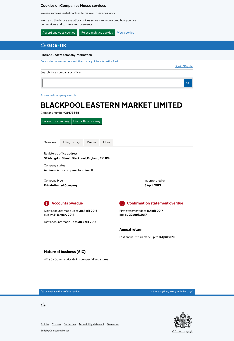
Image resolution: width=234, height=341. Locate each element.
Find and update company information (66, 55)
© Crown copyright (182, 331)
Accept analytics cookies (59, 32)
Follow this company (55, 121)
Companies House (59, 330)
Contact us (70, 324)
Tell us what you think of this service (60, 291)
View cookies (125, 32)
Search (188, 83)
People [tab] (91, 142)
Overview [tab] (50, 142)
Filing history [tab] (71, 142)
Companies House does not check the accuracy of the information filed (79, 61)
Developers (113, 324)
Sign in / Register (184, 66)
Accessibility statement (91, 324)
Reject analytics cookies (97, 32)
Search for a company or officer (61, 72)
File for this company (86, 121)
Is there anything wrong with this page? (172, 291)
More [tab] (106, 142)
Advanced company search (58, 95)
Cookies (56, 324)
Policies (45, 324)
